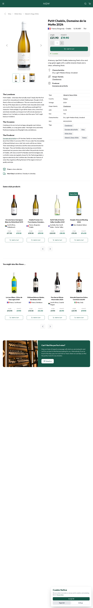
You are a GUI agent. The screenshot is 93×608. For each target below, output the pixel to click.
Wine (9, 14)
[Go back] (5, 14)
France (65, 99)
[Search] (85, 3)
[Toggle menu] (3, 3)
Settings (80, 603)
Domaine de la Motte (60, 86)
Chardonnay (56, 79)
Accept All (71, 599)
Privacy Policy (60, 595)
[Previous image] (6, 45)
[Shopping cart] (90, 3)
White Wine (18, 14)
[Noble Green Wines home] (46, 4)
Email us (49, 361)
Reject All (61, 603)
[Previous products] (43, 249)
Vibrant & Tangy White (32, 14)
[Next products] (50, 249)
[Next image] (41, 45)
